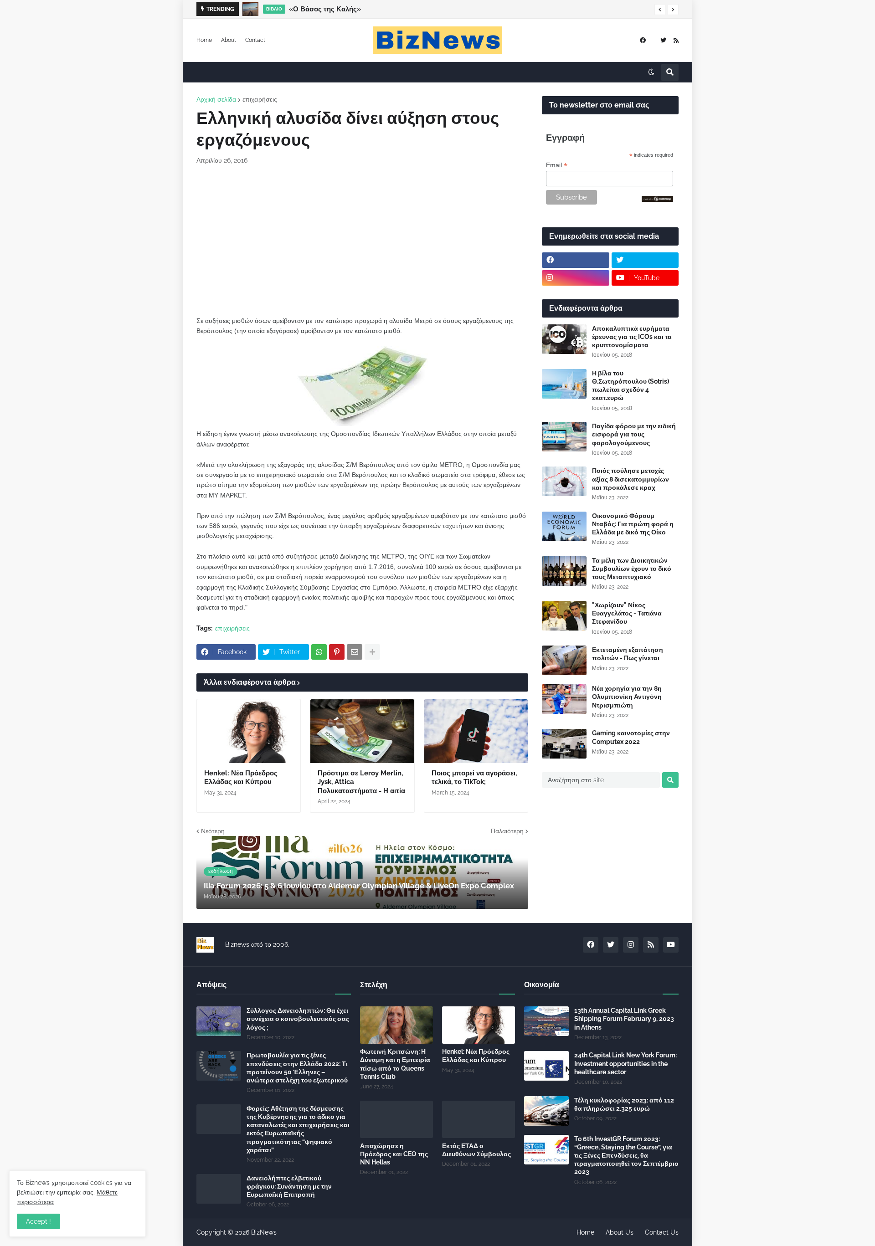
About (228, 40)
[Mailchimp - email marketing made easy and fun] (658, 199)
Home (204, 40)
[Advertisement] (362, 240)
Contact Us (662, 1232)
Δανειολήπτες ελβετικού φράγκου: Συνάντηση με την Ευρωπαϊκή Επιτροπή (289, 1186)
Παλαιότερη (507, 831)
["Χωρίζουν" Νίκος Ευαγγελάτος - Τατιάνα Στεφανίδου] (564, 616)
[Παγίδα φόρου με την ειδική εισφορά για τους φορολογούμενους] (564, 436)
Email (556, 165)
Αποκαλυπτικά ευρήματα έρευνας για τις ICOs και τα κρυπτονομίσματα (632, 337)
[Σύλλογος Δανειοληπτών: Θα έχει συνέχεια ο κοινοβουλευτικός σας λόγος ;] (218, 1021)
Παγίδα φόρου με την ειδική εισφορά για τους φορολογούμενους (634, 434)
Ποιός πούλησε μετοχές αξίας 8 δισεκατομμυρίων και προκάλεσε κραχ (630, 479)
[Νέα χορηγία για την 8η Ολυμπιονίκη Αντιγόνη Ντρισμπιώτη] (564, 699)
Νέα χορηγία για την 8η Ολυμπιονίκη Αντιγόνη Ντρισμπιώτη (627, 696)
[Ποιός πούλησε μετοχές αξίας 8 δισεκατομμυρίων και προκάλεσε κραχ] (564, 481)
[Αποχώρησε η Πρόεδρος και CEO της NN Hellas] (396, 1119)
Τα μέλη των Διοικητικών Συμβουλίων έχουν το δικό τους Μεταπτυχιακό (631, 568)
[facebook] (643, 40)
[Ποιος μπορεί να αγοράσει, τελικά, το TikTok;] (476, 731)
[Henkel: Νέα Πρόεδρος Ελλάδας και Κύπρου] (248, 731)
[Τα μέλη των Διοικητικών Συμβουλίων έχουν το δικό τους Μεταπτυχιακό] (564, 571)
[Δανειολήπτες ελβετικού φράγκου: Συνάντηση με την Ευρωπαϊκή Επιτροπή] (218, 1189)
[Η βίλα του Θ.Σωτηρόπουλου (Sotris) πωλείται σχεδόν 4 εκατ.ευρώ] (564, 384)
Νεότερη (213, 831)
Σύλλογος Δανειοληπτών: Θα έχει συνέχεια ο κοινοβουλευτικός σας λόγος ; (298, 1019)
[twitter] (663, 40)
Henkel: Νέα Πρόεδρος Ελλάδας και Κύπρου (241, 777)
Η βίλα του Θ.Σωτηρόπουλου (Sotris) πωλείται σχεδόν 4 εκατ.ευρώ (630, 385)
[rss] (676, 40)
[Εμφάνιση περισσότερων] (372, 652)
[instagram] (575, 278)
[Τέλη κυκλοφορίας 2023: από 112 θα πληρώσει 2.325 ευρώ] (546, 1111)
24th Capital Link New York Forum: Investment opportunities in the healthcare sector (625, 1063)
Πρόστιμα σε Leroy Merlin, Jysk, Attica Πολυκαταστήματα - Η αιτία (361, 782)
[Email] (354, 652)
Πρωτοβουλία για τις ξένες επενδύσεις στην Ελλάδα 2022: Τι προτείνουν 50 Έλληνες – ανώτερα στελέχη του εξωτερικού (297, 1067)
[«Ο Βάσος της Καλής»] (250, 9)
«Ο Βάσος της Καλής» (325, 9)
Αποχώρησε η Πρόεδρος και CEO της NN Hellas (394, 1154)
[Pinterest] (337, 652)
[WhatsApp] (319, 652)
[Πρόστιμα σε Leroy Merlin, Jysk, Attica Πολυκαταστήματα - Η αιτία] (362, 731)
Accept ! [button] (38, 1221)
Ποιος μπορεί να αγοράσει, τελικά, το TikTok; (474, 777)
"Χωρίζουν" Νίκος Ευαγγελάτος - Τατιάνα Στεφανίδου (627, 613)
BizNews (264, 1232)
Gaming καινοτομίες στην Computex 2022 (631, 737)
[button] (659, 9)
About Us (619, 1232)
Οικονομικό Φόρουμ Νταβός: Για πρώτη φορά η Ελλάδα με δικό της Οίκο (633, 524)
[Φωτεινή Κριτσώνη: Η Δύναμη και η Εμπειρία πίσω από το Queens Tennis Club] (396, 1025)
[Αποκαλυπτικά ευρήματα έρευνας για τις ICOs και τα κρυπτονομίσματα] (564, 339)
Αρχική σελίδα (216, 99)
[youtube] (671, 945)
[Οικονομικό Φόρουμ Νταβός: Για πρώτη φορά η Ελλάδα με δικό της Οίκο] (564, 526)
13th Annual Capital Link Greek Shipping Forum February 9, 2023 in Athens (624, 1019)
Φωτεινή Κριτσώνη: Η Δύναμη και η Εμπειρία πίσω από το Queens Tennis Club (395, 1064)
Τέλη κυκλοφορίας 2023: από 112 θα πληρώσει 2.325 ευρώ (624, 1104)
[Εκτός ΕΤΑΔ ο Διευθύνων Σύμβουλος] (478, 1119)
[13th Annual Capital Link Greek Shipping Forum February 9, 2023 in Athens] (546, 1021)
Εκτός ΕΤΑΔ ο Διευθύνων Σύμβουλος (476, 1150)
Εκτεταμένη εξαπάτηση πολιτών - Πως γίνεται (627, 653)
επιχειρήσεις (259, 99)
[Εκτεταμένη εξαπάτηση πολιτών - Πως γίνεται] (564, 660)
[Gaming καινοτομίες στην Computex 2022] (564, 744)
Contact (255, 40)
